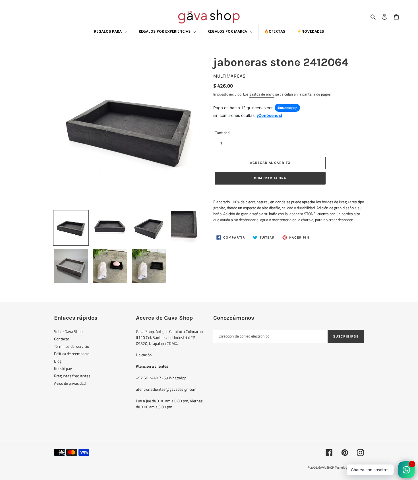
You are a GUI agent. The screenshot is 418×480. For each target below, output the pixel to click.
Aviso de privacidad (70, 383)
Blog (57, 361)
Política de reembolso (71, 354)
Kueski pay (63, 368)
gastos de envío (261, 94)
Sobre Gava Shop (68, 331)
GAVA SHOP (326, 467)
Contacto (61, 339)
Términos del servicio (71, 346)
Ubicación (144, 355)
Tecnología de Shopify (349, 467)
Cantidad (222, 133)
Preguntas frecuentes (72, 376)
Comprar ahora (270, 178)
